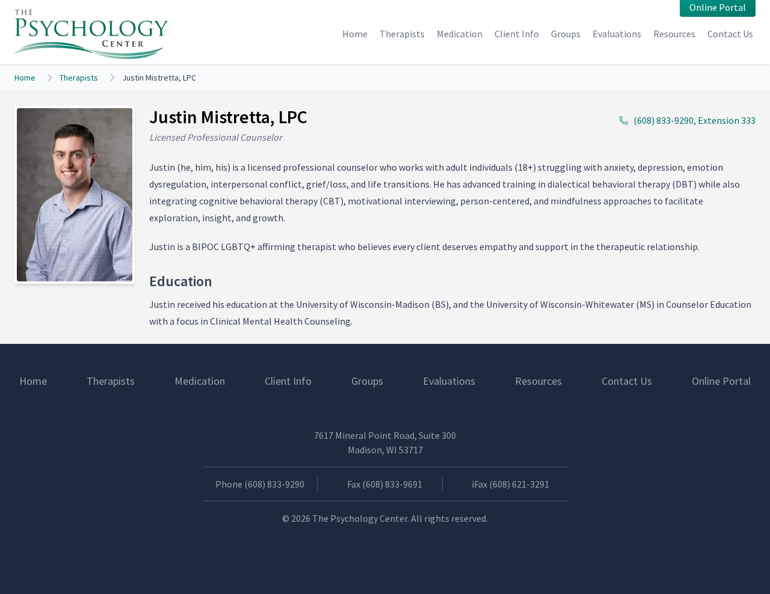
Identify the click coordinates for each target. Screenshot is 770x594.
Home (355, 34)
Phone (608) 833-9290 (259, 484)
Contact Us (730, 34)
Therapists (402, 34)
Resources (674, 34)
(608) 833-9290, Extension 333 (694, 120)
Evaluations (617, 34)
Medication (459, 34)
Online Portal (721, 381)
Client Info (516, 34)
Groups (566, 34)
